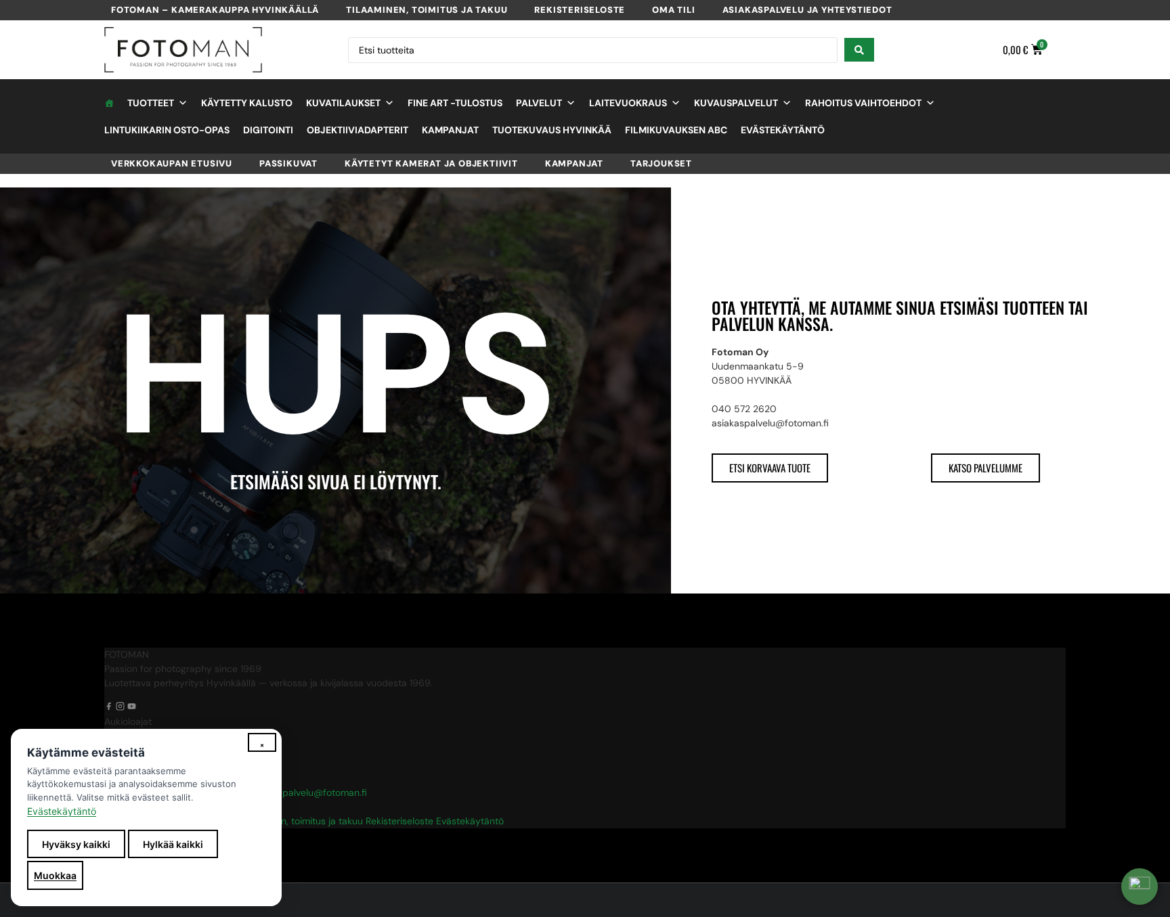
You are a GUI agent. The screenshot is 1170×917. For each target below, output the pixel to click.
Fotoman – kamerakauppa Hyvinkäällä (215, 10)
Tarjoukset (661, 163)
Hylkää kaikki (173, 844)
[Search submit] (859, 50)
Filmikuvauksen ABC (676, 130)
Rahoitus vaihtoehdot (863, 103)
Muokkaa (55, 875)
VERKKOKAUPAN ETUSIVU (171, 163)
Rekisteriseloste (579, 10)
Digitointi (268, 130)
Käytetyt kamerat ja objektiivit (431, 163)
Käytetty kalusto (246, 103)
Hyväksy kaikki (76, 844)
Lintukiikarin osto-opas (167, 130)
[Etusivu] (109, 102)
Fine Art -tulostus (455, 103)
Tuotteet (150, 103)
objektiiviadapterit (357, 130)
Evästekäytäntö (783, 130)
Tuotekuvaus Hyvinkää (551, 130)
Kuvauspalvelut (736, 103)
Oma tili (673, 10)
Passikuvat (288, 163)
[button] (1139, 886)
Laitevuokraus (628, 103)
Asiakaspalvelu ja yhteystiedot (807, 10)
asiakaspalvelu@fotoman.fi (308, 792)
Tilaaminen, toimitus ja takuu (426, 10)
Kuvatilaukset (343, 103)
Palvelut (539, 103)
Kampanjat (450, 130)
